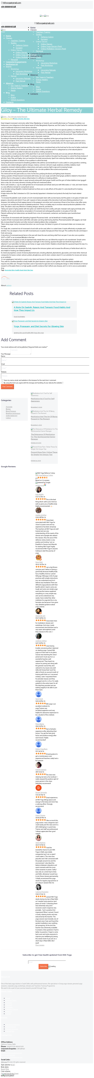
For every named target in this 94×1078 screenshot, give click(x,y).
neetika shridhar (40, 515)
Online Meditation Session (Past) (53, 48)
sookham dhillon (41, 641)
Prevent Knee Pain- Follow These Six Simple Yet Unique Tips (44, 453)
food (15, 317)
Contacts (34, 93)
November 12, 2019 (7, 119)
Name (3, 356)
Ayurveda (8, 270)
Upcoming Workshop (24, 71)
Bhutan (8, 409)
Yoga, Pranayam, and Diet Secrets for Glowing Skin (39, 326)
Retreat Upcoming (12, 1029)
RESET (13, 1065)
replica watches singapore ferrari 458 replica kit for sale (52, 187)
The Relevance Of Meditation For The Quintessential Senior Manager (43, 437)
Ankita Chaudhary (41, 749)
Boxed (3, 1069)
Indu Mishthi (39, 494)
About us (34, 74)
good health (26, 333)
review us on (39, 485)
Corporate (9, 1007)
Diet (15, 119)
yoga (42, 333)
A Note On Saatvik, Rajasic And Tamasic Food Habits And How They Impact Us (42, 308)
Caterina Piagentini (41, 892)
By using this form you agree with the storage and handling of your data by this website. (33, 383)
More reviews (39, 945)
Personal (39, 51)
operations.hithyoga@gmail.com (11, 1057)
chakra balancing (11, 415)
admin (8, 285)
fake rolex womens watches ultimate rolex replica (35, 145)
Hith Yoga (34, 333)
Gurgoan (9, 1003)
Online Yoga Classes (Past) (26, 54)
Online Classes (21, 52)
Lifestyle (20, 119)
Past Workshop (47, 65)
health (17, 270)
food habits (21, 317)
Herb (25, 270)
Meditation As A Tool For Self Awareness (42, 400)
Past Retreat (45, 72)
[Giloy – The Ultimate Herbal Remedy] (14, 117)
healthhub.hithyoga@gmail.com (11, 1053)
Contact (8, 1014)
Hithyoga (4, 1062)
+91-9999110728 (8, 6)
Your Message (5, 354)
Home (32, 27)
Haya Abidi (39, 562)
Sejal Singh (39, 699)
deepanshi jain (40, 616)
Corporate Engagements (40, 53)
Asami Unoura (40, 815)
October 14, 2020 (36, 461)
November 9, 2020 (36, 425)
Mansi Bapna (39, 724)
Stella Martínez (40, 843)
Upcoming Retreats (23, 78)
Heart (21, 270)
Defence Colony (22, 45)
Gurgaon (19, 47)
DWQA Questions (43, 91)
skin (38, 333)
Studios (39, 34)
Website (3, 372)
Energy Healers (42, 79)
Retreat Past (10, 1031)
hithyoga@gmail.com (12, 3)
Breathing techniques (13, 413)
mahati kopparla (40, 769)
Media (38, 82)
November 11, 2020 (36, 407)
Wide (7, 1069)
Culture (8, 418)
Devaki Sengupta (41, 792)
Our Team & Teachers (19, 85)
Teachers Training (43, 32)
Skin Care (27, 119)
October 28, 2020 (36, 443)
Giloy (13, 270)
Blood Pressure (11, 411)
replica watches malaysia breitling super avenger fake (65, 160)
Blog (12, 95)
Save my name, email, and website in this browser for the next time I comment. (30, 380)
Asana (13, 97)
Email (3, 364)
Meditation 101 (12, 64)
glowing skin (18, 333)
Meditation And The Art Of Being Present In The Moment (44, 418)
